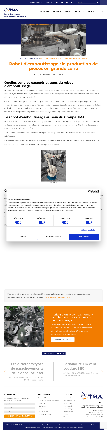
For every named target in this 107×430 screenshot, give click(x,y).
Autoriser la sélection (53, 237)
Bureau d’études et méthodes (48, 400)
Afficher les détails (88, 230)
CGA (64, 427)
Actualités (91, 11)
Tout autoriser (84, 237)
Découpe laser (69, 398)
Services (68, 11)
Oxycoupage (68, 403)
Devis (101, 11)
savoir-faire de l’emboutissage (57, 297)
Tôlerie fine (67, 417)
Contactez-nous (36, 2)
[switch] (42, 222)
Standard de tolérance (75, 427)
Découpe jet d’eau (70, 400)
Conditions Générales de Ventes (51, 427)
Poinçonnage (68, 409)
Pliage (66, 414)
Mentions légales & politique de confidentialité (51, 425)
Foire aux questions (44, 414)
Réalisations (79, 11)
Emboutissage (68, 411)
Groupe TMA (44, 11)
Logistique (41, 403)
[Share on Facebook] (58, 353)
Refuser (23, 237)
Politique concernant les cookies (79, 425)
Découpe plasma (69, 406)
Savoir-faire (57, 11)
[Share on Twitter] (60, 353)
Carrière (49, 2)
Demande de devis (62, 339)
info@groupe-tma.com (94, 414)
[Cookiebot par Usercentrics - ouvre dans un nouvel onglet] (90, 191)
